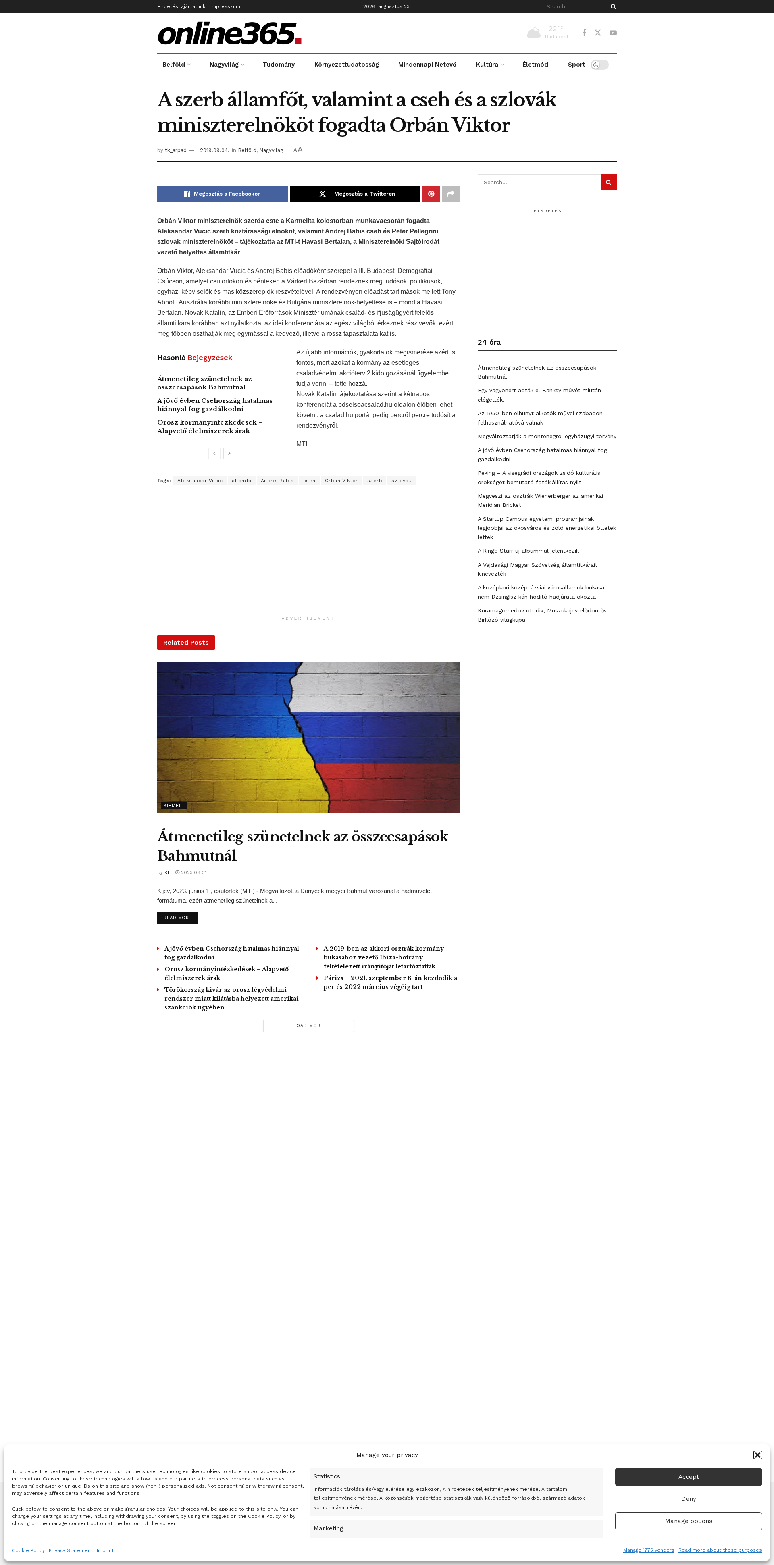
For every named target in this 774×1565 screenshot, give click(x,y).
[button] (758, 1455)
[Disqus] (308, 1153)
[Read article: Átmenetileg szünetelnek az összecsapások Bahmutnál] (308, 737)
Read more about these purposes (720, 1550)
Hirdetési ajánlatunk (181, 6)
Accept (688, 1476)
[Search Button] (612, 6)
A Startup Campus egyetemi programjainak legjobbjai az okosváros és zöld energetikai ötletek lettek (547, 528)
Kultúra (487, 64)
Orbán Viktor (341, 480)
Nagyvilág (224, 64)
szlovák (401, 480)
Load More (308, 1025)
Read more (181, 917)
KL (167, 872)
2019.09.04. (214, 150)
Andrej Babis (277, 480)
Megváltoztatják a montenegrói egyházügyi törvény (547, 436)
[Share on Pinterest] (431, 194)
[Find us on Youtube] (613, 33)
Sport (576, 64)
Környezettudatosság (346, 64)
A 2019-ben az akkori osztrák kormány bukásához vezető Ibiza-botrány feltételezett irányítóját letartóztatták (384, 957)
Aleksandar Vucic (200, 480)
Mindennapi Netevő (427, 64)
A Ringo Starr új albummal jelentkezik (528, 550)
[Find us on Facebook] (584, 33)
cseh (309, 480)
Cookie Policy (28, 1550)
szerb (375, 480)
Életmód (535, 64)
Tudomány (279, 64)
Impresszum (225, 6)
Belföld (173, 64)
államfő (242, 480)
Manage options (688, 1521)
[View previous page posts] (214, 453)
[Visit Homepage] (229, 33)
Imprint (105, 1550)
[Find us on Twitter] (597, 33)
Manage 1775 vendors (648, 1550)
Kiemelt (174, 805)
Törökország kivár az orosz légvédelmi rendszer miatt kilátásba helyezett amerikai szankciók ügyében (231, 998)
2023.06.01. (193, 872)
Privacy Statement (71, 1550)
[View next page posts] (229, 453)
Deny (688, 1499)
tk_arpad (176, 150)
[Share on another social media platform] (451, 194)
